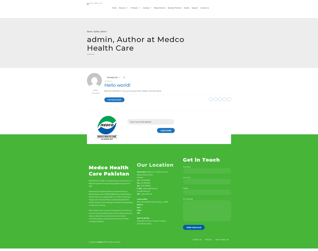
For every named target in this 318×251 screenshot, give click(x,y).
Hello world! (117, 85)
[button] (127, 8)
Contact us (204, 8)
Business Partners (174, 8)
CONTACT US (197, 240)
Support (195, 8)
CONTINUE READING (114, 100)
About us (122, 8)
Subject (185, 188)
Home (114, 8)
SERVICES (208, 240)
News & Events (159, 8)
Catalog (146, 8)
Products (134, 8)
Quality (186, 8)
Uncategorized (112, 77)
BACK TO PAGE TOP (222, 240)
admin (95, 90)
